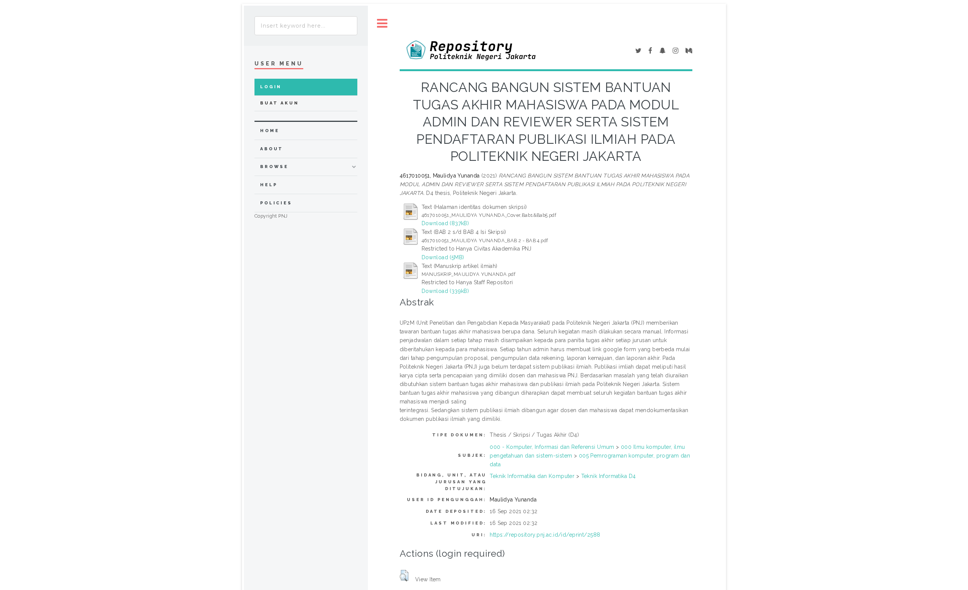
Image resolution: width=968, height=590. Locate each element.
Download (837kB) (445, 223)
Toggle (382, 24)
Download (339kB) (445, 291)
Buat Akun (279, 103)
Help (268, 184)
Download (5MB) (443, 257)
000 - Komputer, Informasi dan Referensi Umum (552, 447)
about (271, 148)
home (269, 130)
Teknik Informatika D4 (608, 476)
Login (271, 86)
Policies (276, 203)
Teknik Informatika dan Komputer (532, 476)
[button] (404, 575)
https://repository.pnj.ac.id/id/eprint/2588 (545, 535)
